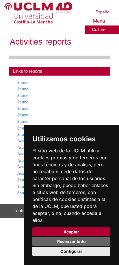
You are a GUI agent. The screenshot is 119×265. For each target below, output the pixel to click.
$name (23, 82)
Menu (99, 21)
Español (103, 11)
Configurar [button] (71, 251)
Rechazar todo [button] (71, 241)
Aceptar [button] (71, 231)
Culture (99, 29)
